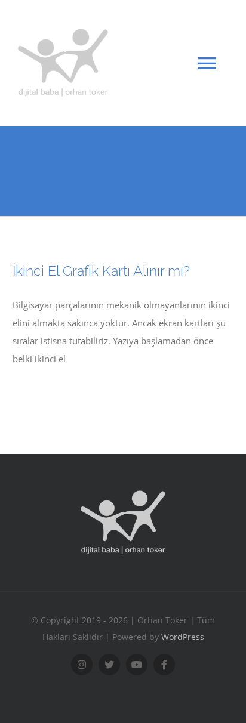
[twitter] (109, 664)
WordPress (182, 636)
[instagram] (82, 664)
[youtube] (136, 664)
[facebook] (164, 664)
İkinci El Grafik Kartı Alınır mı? (101, 270)
